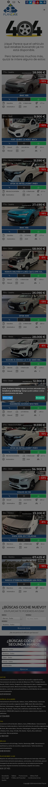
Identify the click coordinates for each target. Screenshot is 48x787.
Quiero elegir (7, 398)
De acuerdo (40, 398)
